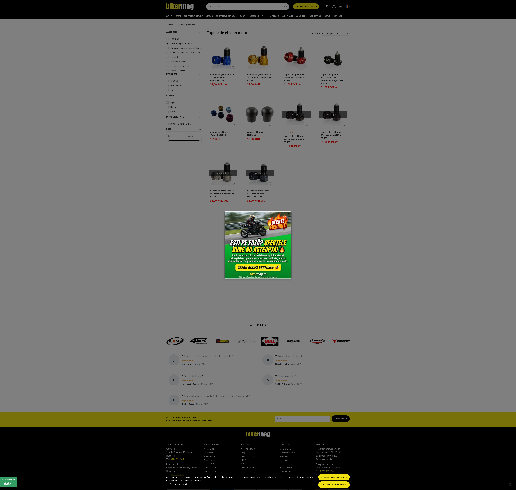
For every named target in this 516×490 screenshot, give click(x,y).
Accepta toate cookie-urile (334, 477)
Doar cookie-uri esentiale (334, 484)
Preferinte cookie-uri (176, 484)
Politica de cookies (275, 477)
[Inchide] (288, 213)
